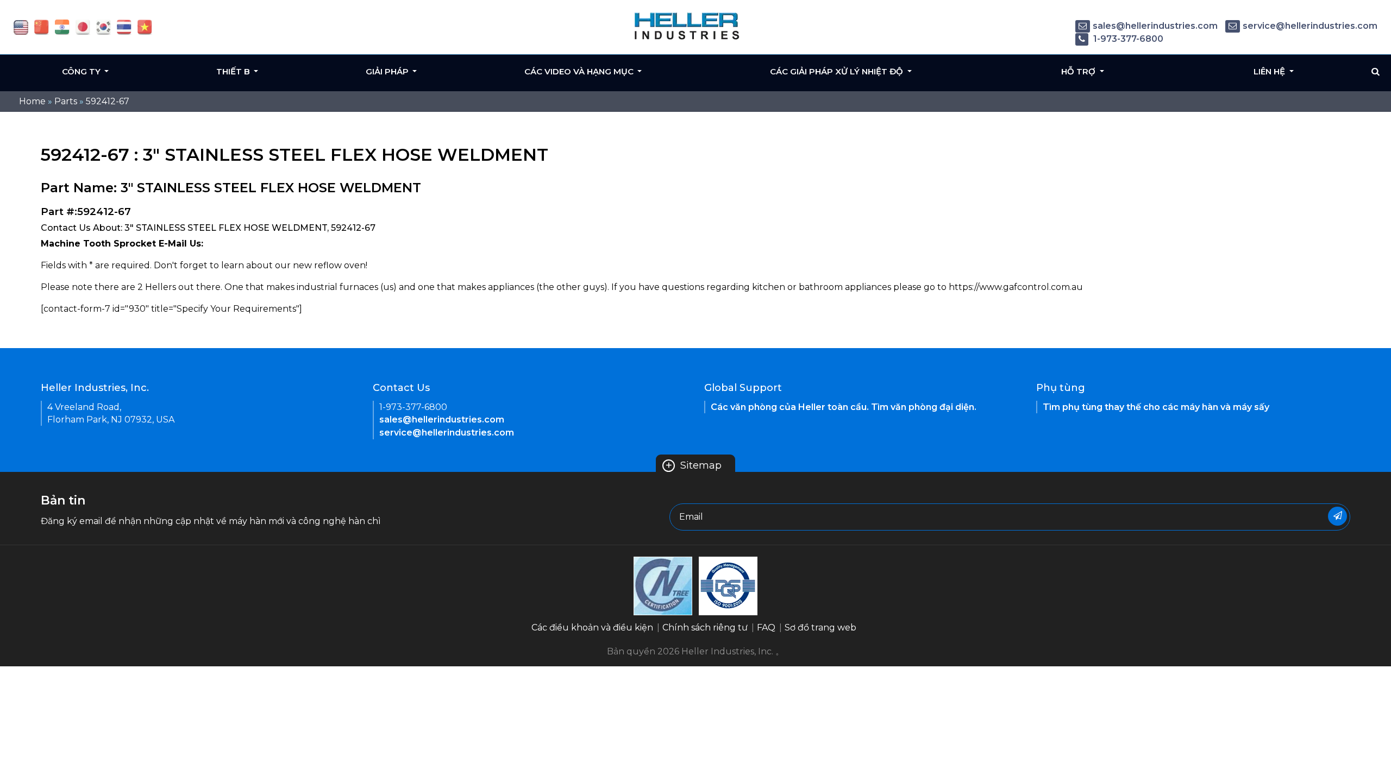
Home (32, 101)
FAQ (766, 627)
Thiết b (234, 71)
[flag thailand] (124, 26)
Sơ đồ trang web (820, 627)
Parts (65, 101)
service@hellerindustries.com (1310, 26)
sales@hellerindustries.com (1155, 26)
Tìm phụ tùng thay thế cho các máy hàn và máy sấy (1156, 407)
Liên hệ (1270, 71)
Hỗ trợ (1079, 71)
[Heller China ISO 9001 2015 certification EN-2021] (728, 585)
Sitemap (693, 465)
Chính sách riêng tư (705, 627)
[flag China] (41, 26)
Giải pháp (388, 71)
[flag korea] (103, 26)
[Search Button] (1375, 71)
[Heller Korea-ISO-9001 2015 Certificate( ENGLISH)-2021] (663, 585)
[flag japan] (83, 26)
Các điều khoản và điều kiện (592, 627)
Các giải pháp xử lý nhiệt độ (837, 71)
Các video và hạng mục (580, 71)
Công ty (82, 71)
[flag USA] (21, 26)
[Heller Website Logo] (687, 26)
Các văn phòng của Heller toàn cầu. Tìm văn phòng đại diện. (843, 407)
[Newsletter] (1337, 516)
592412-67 (107, 101)
